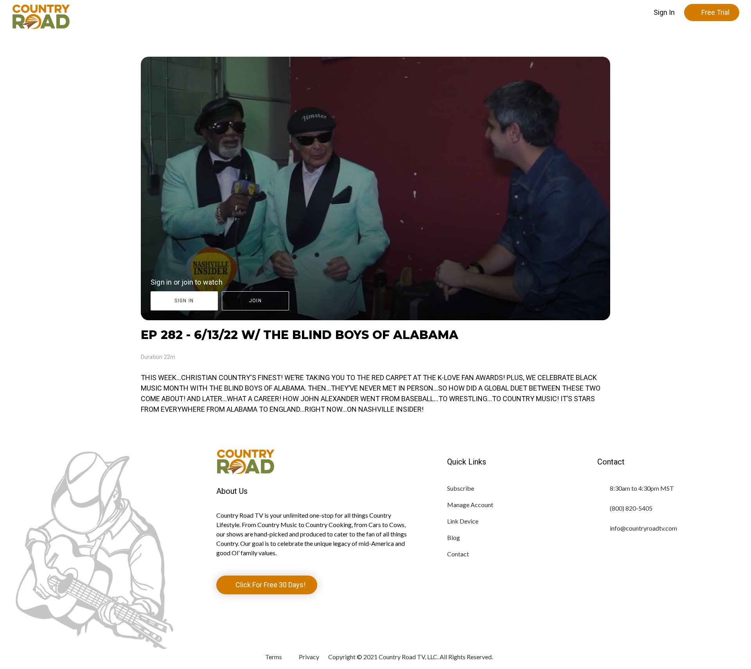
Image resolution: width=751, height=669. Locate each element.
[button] (664, 12)
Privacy (309, 656)
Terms (273, 656)
